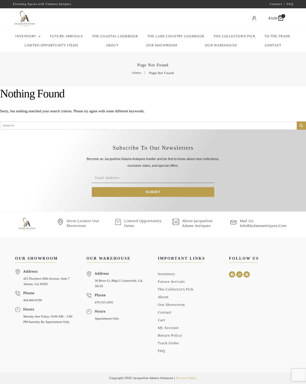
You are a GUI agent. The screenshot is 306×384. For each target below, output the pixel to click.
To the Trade (278, 36)
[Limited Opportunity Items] (118, 222)
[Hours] (17, 309)
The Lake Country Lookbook (175, 36)
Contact (273, 45)
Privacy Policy (186, 378)
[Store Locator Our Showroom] (60, 222)
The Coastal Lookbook (115, 36)
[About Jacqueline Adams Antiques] (176, 222)
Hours (28, 309)
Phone (29, 293)
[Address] (17, 271)
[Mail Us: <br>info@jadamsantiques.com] (233, 222)
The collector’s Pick (234, 36)
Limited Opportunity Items (51, 45)
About (112, 45)
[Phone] (17, 293)
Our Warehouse (221, 45)
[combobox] (141, 19)
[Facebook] (232, 274)
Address (30, 271)
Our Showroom (161, 45)
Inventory (25, 36)
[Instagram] (239, 274)
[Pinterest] (247, 274)
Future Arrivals (66, 36)
